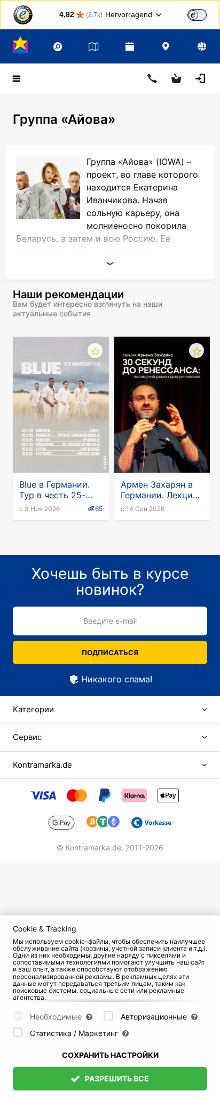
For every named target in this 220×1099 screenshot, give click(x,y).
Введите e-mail (110, 620)
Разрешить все (116, 1078)
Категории (33, 709)
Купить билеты (61, 446)
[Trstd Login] (203, 14)
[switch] (197, 15)
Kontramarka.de (42, 765)
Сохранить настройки (110, 1055)
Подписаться (110, 652)
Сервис (27, 737)
